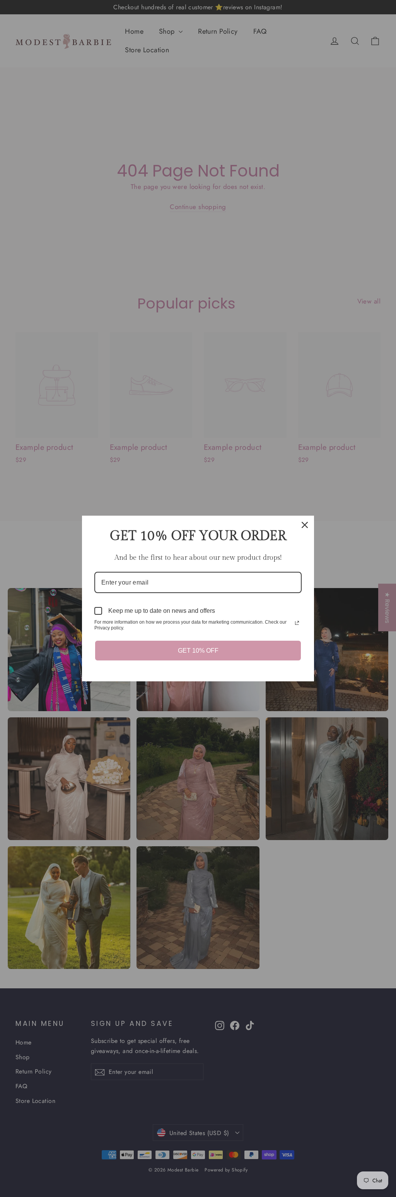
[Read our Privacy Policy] (297, 623)
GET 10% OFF (198, 650)
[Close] (304, 525)
